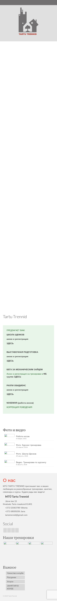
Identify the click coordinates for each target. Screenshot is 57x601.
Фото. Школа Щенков (26, 454)
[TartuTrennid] (28, 21)
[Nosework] (28, 138)
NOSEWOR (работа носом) (20, 403)
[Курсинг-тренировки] (34, 545)
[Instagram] (9, 530)
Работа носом (23, 436)
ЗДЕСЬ (10, 343)
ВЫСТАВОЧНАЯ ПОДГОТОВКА (22, 352)
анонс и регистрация (17, 339)
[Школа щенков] (21, 545)
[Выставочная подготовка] (9, 545)
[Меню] (50, 37)
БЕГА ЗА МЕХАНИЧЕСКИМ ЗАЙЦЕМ (25, 369)
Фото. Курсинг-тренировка (28, 445)
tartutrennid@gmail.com (16, 515)
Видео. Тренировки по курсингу (31, 462)
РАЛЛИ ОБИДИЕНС (16, 385)
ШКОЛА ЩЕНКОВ (15, 335)
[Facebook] (5, 530)
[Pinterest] (13, 530)
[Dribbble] (17, 530)
